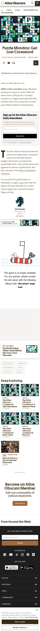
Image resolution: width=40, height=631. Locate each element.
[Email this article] (9, 63)
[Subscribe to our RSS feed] (33, 554)
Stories (9, 10)
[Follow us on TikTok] (17, 555)
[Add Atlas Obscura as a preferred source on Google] (35, 62)
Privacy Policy (13, 142)
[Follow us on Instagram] (22, 554)
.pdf (15, 183)
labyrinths (22, 363)
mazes (20, 367)
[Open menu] (37, 3)
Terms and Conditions (25, 142)
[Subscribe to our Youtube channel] (11, 554)
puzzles (20, 372)
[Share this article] (4, 63)
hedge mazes (8, 363)
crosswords (8, 367)
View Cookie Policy (31, 617)
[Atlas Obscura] (13, 3)
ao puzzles (7, 372)
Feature (17, 10)
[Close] (37, 609)
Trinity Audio (12, 83)
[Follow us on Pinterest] (28, 554)
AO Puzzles (8, 57)
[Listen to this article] (13, 63)
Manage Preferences (20, 627)
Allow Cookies (20, 622)
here (31, 105)
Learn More (20, 503)
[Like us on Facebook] (4, 554)
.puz (21, 183)
